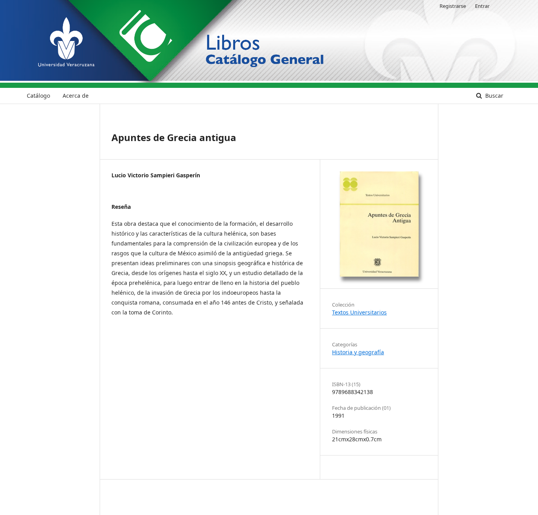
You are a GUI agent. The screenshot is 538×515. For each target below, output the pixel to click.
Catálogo (38, 95)
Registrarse (453, 5)
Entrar (482, 5)
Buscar (493, 95)
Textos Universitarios (359, 312)
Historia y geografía (358, 352)
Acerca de (76, 95)
